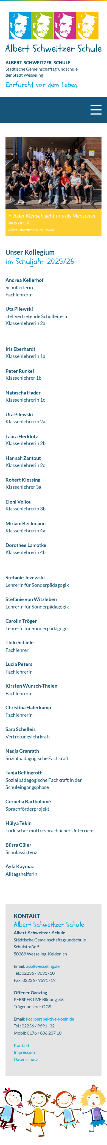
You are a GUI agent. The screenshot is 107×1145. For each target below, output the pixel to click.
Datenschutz (26, 1059)
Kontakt (21, 1045)
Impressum (24, 1052)
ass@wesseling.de (43, 966)
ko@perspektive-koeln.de (50, 1018)
